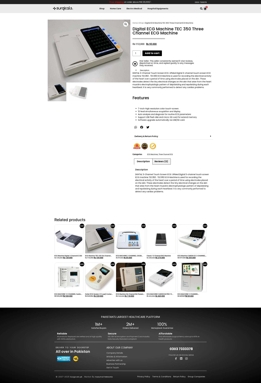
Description (144, 70)
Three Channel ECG (166, 154)
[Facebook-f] (176, 358)
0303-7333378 (201, 2)
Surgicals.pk (76, 377)
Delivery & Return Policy (146, 136)
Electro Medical (134, 8)
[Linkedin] (181, 358)
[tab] (175, 70)
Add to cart (152, 53)
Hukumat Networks (104, 377)
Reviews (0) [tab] (161, 161)
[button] (201, 8)
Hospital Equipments (157, 8)
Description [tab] (143, 161)
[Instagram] (186, 358)
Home (135, 23)
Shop (102, 8)
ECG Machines (152, 154)
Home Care (115, 8)
